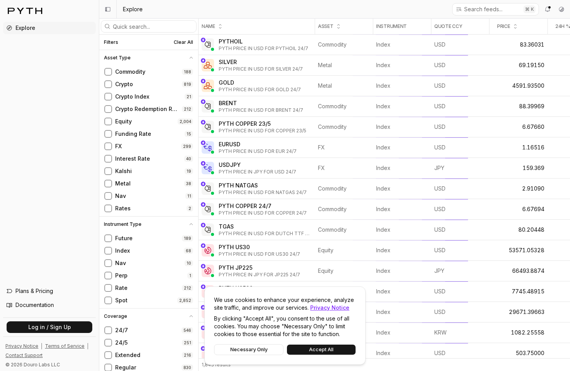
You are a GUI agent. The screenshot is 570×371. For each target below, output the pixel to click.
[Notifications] (547, 9)
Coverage (115, 316)
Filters (111, 42)
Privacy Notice (329, 307)
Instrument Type (123, 224)
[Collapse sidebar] (107, 9)
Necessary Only (249, 349)
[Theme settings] (561, 9)
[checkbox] (108, 72)
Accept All (321, 349)
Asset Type (117, 57)
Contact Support (24, 355)
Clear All (183, 42)
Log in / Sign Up (49, 327)
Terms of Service (65, 346)
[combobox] (491, 9)
